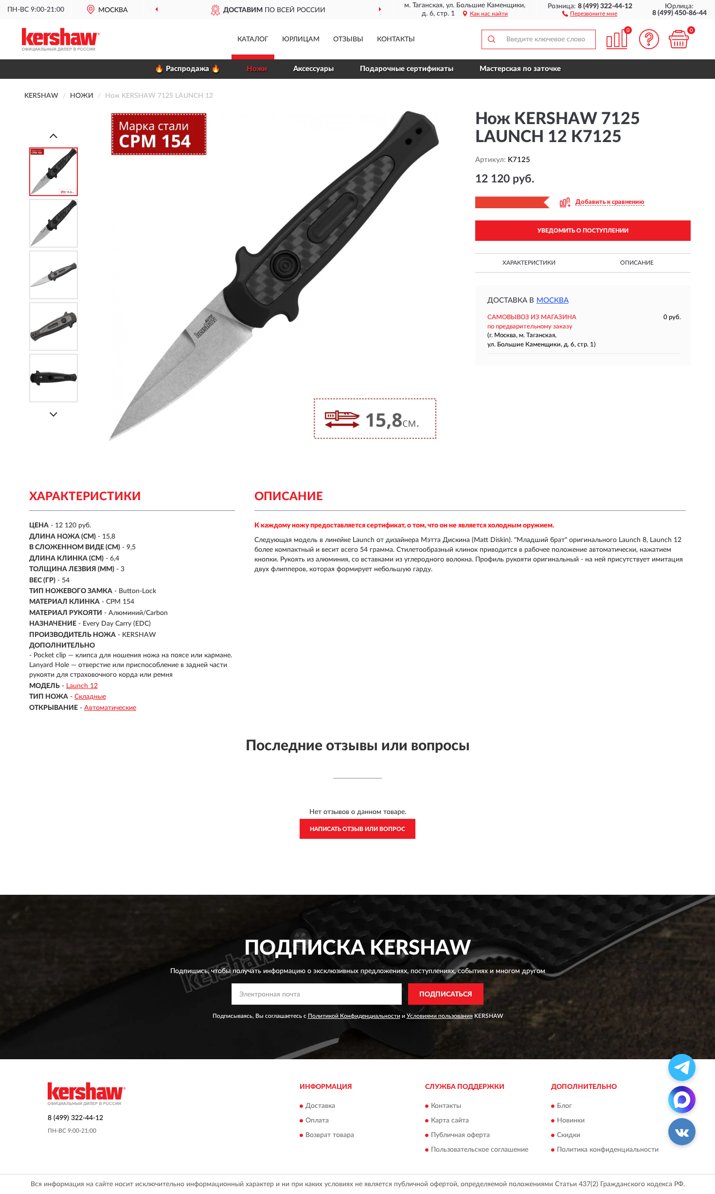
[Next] (53, 414)
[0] (678, 39)
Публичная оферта (460, 1135)
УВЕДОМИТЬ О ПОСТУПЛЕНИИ (582, 231)
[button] (589, 13)
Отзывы (348, 39)
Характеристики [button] (528, 263)
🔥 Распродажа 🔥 (187, 68)
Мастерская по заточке (520, 68)
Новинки (571, 1120)
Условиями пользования (440, 1016)
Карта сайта (450, 1120)
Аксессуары (313, 68)
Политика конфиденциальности (608, 1149)
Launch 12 (82, 686)
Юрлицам (301, 39)
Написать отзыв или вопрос (357, 829)
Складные (90, 696)
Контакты (396, 39)
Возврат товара (329, 1135)
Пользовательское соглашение (479, 1149)
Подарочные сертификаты (406, 68)
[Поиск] (491, 39)
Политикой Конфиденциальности (354, 1016)
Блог (564, 1106)
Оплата (317, 1120)
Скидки (568, 1135)
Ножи (257, 68)
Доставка (320, 1106)
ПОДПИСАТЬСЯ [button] (445, 994)
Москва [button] (552, 300)
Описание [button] (637, 263)
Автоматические (110, 708)
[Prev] (53, 135)
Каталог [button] (252, 39)
